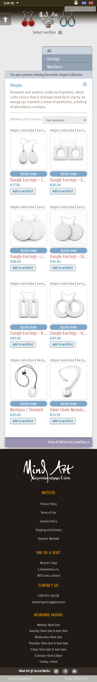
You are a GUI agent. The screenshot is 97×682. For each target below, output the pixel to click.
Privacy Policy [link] (48, 504)
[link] (5, 19)
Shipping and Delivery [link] (48, 530)
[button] (60, 33)
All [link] (49, 51)
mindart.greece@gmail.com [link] (48, 602)
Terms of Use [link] (48, 512)
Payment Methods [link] (48, 538)
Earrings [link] (53, 59)
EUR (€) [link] (9, 3)
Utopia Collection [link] (22, 130)
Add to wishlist (22, 191)
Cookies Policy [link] (48, 521)
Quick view (28, 174)
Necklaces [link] (54, 66)
